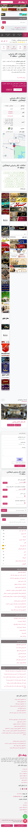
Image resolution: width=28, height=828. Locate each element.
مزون (14, 552)
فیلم (24, 48)
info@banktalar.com (18, 796)
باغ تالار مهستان (22, 630)
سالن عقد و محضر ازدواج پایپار (20, 624)
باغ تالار (14, 536)
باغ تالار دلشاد (23, 636)
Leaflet (24, 157)
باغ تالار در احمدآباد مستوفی (20, 584)
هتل (14, 543)
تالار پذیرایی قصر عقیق (21, 650)
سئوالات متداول (23, 776)
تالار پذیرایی (14, 533)
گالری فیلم (24, 780)
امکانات (20, 48)
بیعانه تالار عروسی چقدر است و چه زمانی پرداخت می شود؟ (15, 686)
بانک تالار (24, 27)
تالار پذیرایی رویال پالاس (21, 659)
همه (4, 615)
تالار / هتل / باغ (14, 530)
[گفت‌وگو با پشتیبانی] (25, 821)
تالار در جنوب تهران (22, 581)
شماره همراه (23, 442)
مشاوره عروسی (20, 825)
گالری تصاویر (13, 48)
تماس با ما (24, 771)
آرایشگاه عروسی (23, 809)
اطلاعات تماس (25, 34)
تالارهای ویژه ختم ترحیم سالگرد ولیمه (18, 610)
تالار (25, 803)
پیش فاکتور (2, 34)
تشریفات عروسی (14, 540)
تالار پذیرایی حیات (22, 656)
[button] (4, 400)
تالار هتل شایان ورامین (18, 422)
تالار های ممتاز (14, 546)
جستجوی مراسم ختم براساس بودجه (17, 706)
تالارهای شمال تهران (22, 572)
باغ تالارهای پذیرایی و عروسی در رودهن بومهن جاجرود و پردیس (14, 597)
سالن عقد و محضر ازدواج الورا (20, 618)
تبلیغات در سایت (22, 773)
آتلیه (14, 555)
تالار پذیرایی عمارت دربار (21, 647)
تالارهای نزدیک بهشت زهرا (20, 607)
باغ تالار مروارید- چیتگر (21, 662)
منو (8, 48)
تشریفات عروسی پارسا (21, 627)
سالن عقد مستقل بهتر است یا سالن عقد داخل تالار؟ (15, 671)
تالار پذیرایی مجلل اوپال (21, 644)
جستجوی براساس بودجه (20, 699)
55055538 (10, 111)
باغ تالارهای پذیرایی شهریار (20, 587)
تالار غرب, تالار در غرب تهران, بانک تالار (18, 575)
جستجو (4, 510)
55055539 (10, 113)
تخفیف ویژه (14, 34)
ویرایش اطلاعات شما (21, 77)
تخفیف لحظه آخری (7, 34)
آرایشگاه (14, 558)
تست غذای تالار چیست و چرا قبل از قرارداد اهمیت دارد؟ (14, 677)
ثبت (4, 22)
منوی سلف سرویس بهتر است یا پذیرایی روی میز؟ (16, 680)
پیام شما (23, 447)
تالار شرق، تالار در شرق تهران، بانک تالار (18, 578)
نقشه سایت (23, 782)
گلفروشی (14, 564)
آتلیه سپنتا (24, 633)
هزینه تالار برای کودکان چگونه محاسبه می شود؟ (16, 683)
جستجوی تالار (17, 27)
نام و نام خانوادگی (21, 437)
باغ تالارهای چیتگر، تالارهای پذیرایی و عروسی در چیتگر (15, 593)
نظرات (4, 48)
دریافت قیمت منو (19, 34)
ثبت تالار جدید (23, 778)
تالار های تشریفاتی (14, 549)
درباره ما (24, 769)
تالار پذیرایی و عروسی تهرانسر (20, 601)
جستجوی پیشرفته (21, 701)
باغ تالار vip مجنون (22, 653)
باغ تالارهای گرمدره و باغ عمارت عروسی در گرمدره (16, 604)
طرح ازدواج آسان (21, 708)
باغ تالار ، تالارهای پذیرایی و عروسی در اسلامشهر (16, 590)
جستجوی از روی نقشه (20, 704)
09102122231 (19, 794)
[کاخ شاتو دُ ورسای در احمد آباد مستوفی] (14, 5)
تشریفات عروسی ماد (22, 621)
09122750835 (10, 116)
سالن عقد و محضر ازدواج (14, 561)
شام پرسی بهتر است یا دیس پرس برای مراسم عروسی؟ (15, 674)
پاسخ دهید (5, 482)
